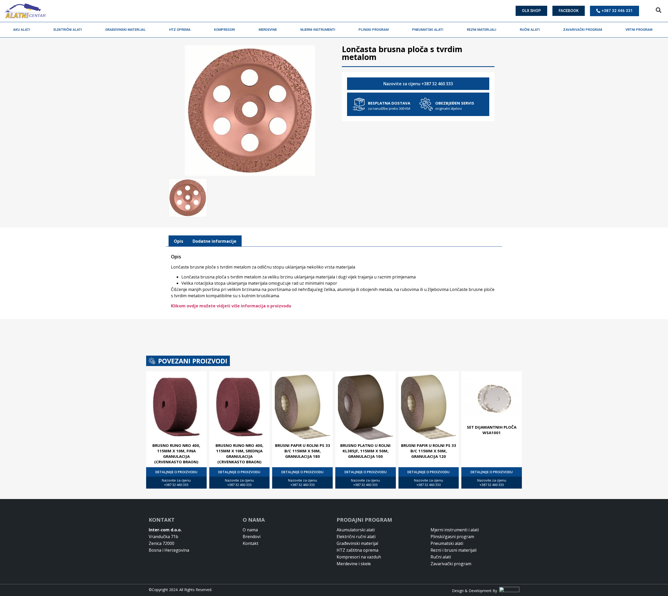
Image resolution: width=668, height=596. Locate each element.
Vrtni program (638, 30)
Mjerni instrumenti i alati (455, 530)
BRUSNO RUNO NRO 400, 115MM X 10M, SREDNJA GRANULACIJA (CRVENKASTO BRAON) (239, 453)
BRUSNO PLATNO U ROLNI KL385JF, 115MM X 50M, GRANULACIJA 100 (365, 451)
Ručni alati (530, 30)
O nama (250, 530)
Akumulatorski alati (356, 530)
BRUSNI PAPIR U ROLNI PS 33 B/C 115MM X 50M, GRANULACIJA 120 (428, 451)
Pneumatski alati (427, 30)
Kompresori (224, 30)
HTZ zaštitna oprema (357, 550)
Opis (178, 241)
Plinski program (374, 30)
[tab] (178, 241)
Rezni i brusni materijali (453, 550)
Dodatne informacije (214, 241)
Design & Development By (475, 590)
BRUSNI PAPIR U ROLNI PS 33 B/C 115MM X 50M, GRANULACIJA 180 (302, 451)
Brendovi (251, 536)
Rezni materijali (481, 30)
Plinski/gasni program (452, 536)
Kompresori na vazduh (359, 557)
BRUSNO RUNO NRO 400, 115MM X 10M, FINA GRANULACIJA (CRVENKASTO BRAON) (176, 453)
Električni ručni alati (356, 536)
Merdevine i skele (354, 564)
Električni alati (67, 30)
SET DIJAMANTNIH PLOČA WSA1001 (491, 429)
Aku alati (21, 30)
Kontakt (250, 543)
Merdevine (268, 30)
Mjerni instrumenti (317, 30)
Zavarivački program (582, 30)
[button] (658, 10)
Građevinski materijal (125, 30)
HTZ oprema (179, 30)
